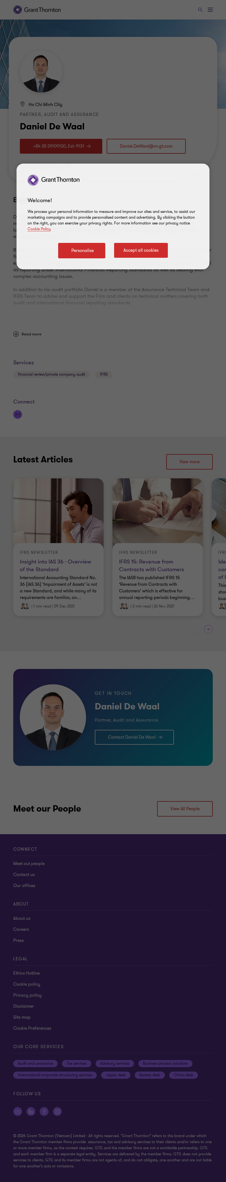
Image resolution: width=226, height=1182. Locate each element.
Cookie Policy (39, 229)
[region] (113, 216)
